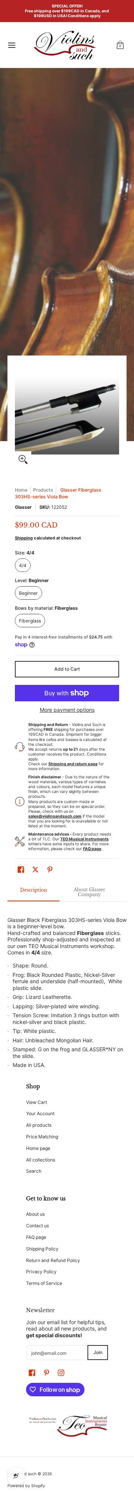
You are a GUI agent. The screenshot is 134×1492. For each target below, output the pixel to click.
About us (35, 1214)
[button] (120, 45)
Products (43, 490)
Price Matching (42, 1136)
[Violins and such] (64, 45)
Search (33, 1171)
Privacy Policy (41, 1271)
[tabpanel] (67, 988)
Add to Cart (67, 669)
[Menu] (11, 45)
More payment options (67, 710)
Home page (38, 1148)
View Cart (36, 1102)
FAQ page (36, 1237)
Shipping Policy (42, 1249)
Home (21, 490)
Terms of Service (44, 1283)
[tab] (33, 892)
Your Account (40, 1113)
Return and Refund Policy (53, 1260)
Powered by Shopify (26, 1485)
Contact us (37, 1225)
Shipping (24, 538)
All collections (40, 1160)
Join (97, 1352)
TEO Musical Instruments (58, 946)
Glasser (23, 507)
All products (38, 1125)
